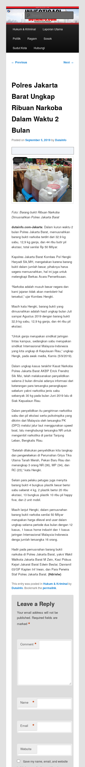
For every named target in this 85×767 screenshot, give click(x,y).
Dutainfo (60, 140)
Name (27, 702)
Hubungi (39, 48)
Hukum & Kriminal (24, 29)
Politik (17, 38)
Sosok (48, 38)
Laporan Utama (53, 29)
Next (68, 62)
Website (25, 749)
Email (27, 725)
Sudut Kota (20, 48)
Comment (28, 644)
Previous (19, 62)
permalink (49, 588)
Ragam (32, 38)
